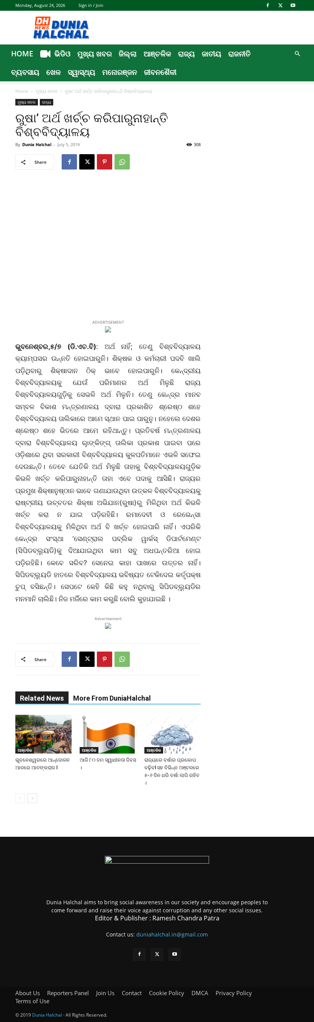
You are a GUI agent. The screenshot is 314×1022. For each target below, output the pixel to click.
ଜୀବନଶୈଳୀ (160, 72)
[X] (280, 5)
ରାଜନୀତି (239, 54)
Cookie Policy (166, 992)
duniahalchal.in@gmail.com (172, 934)
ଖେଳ (53, 72)
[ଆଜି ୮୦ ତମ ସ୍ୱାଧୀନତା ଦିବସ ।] (108, 734)
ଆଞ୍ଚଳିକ (157, 54)
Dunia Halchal (36, 144)
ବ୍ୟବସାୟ (25, 72)
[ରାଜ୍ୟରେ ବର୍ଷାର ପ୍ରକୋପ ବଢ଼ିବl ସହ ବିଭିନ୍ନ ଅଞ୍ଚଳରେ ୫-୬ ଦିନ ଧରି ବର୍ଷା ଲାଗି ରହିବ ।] (172, 734)
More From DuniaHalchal (112, 698)
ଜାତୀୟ (211, 54)
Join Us (105, 992)
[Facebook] (267, 5)
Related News (42, 698)
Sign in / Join (90, 5)
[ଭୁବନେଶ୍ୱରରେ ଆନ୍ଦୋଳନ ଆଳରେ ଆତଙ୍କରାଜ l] (43, 734)
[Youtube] (293, 5)
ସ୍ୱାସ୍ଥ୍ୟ (81, 72)
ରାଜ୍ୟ (186, 54)
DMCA (199, 992)
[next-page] (32, 798)
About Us (27, 992)
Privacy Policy (234, 992)
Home (22, 54)
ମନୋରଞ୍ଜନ (119, 72)
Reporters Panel (68, 992)
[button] (297, 54)
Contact (132, 992)
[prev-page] (20, 798)
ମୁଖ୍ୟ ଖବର (94, 54)
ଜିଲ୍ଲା (128, 54)
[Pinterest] (104, 162)
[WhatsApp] (122, 162)
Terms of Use (32, 1000)
